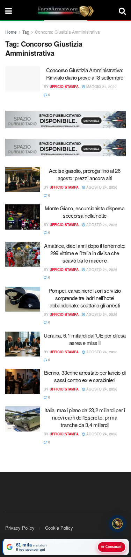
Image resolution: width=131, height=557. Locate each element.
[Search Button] (122, 10)
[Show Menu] (8, 10)
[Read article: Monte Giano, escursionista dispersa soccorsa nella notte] (22, 217)
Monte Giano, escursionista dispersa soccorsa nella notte (85, 211)
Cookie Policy (59, 527)
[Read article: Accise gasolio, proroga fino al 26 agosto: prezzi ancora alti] (22, 179)
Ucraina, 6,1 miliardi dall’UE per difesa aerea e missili (85, 339)
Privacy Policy (20, 527)
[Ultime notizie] (117, 523)
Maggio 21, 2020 (101, 86)
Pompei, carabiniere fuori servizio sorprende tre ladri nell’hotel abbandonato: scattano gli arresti (85, 298)
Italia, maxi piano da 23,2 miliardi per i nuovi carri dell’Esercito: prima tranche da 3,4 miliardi (84, 417)
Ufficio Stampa (64, 86)
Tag (25, 32)
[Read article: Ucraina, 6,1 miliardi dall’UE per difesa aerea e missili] (22, 344)
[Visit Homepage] (65, 11)
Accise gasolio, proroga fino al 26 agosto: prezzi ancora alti (85, 174)
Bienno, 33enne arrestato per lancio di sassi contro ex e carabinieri (85, 376)
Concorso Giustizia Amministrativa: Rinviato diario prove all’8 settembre (84, 73)
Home (11, 32)
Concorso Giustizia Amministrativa (67, 32)
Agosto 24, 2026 (101, 187)
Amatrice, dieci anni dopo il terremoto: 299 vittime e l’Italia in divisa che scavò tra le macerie (84, 253)
